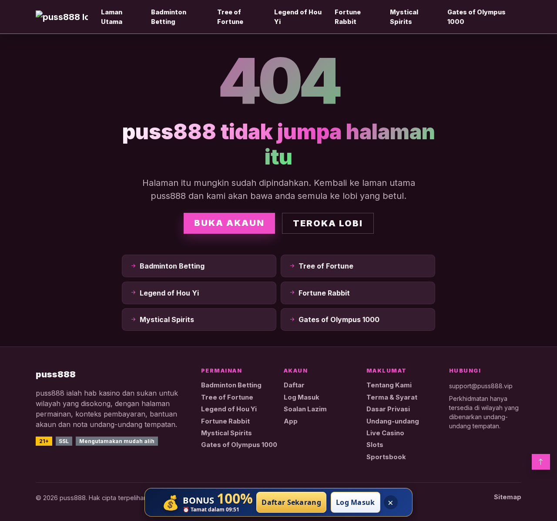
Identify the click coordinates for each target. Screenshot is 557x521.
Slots (374, 445)
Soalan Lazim (305, 409)
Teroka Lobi (328, 223)
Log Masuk (301, 397)
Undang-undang (392, 421)
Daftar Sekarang (291, 502)
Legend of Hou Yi (298, 16)
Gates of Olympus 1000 (476, 16)
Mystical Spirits (404, 16)
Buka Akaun (229, 223)
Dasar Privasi (388, 409)
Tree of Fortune (230, 16)
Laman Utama (111, 16)
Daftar (294, 385)
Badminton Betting (168, 16)
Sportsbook (386, 457)
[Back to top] (541, 462)
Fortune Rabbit (348, 16)
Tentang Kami (389, 385)
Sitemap (507, 497)
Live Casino (385, 433)
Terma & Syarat (391, 397)
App (291, 421)
